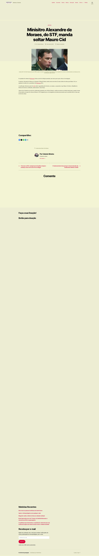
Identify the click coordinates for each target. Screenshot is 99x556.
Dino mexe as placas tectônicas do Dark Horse (30, 510)
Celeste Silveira (41, 44)
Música (67, 2)
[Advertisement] (49, 13)
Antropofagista (25, 552)
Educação (72, 2)
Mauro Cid (43, 148)
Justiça (49, 25)
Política (86, 2)
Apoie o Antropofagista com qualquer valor (30, 513)
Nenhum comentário (60, 44)
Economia (58, 2)
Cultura (62, 2)
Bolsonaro (32, 78)
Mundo (76, 2)
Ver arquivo (42, 158)
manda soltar (38, 148)
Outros (80, 2)
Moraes (47, 148)
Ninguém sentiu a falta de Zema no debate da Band (32, 516)
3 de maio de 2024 (50, 44)
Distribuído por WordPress (35, 552)
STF (34, 86)
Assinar (22, 541)
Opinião (53, 2)
